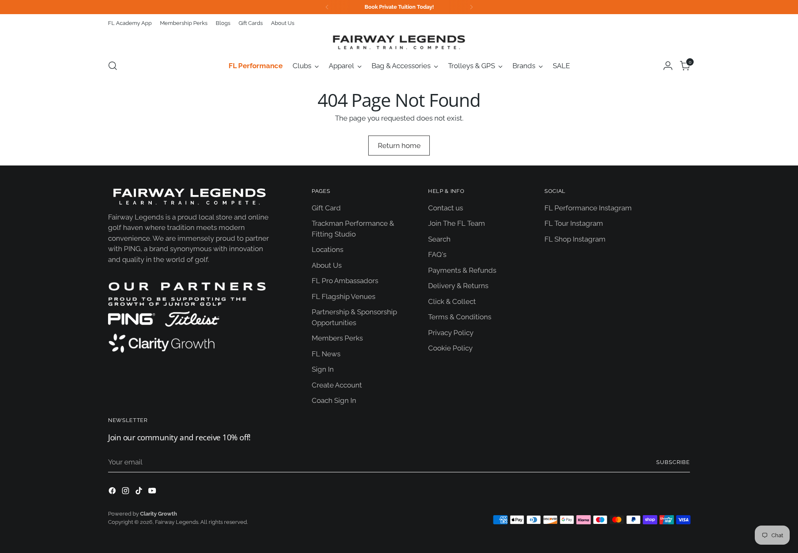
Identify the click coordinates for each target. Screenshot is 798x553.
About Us (327, 265)
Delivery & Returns (458, 285)
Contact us (445, 208)
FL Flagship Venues (343, 296)
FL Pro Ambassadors (345, 280)
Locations (327, 249)
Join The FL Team (456, 223)
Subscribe (673, 462)
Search (439, 239)
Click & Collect (452, 301)
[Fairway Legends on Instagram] (126, 492)
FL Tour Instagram (573, 223)
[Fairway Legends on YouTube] (153, 492)
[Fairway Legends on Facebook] (113, 492)
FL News (326, 354)
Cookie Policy (450, 348)
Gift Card (326, 208)
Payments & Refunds (462, 270)
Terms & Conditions (459, 317)
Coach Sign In (334, 400)
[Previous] (327, 7)
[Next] (471, 7)
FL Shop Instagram (575, 239)
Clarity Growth (158, 514)
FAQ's (437, 254)
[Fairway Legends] (399, 42)
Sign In (323, 369)
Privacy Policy (450, 332)
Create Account (337, 385)
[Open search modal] (112, 65)
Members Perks (337, 338)
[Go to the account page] (668, 65)
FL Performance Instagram (588, 208)
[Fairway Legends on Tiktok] (140, 492)
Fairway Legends (176, 522)
